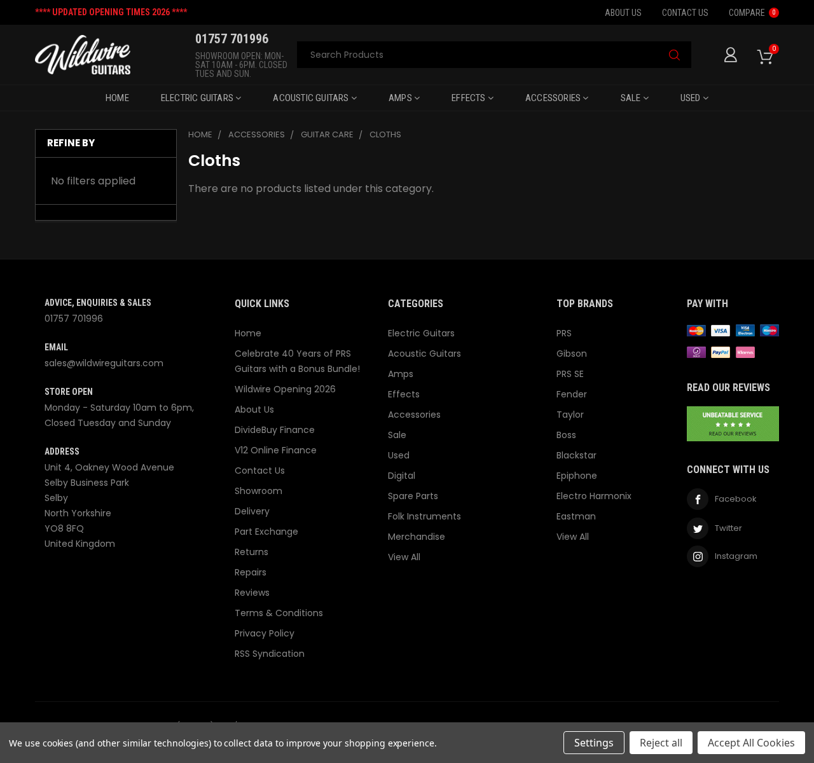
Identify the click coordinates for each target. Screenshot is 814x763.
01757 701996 (74, 318)
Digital (401, 475)
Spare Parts (413, 496)
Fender (571, 394)
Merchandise (416, 536)
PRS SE (570, 374)
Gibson (571, 353)
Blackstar (576, 455)
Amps (401, 98)
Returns (251, 552)
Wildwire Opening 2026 (285, 389)
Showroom (258, 491)
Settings (594, 743)
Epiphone (576, 475)
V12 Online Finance (276, 450)
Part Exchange (266, 531)
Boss (566, 435)
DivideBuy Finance (275, 429)
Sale (632, 98)
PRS (564, 333)
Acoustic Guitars (311, 98)
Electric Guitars (198, 98)
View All (404, 557)
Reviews (252, 592)
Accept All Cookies (751, 743)
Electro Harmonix (593, 496)
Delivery (252, 511)
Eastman (576, 516)
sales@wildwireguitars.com (104, 363)
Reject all (661, 743)
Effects (470, 98)
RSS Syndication (270, 653)
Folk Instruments (424, 516)
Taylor (570, 414)
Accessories (554, 98)
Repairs (250, 572)
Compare (752, 13)
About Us (623, 13)
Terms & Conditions (279, 613)
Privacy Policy (264, 633)
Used (691, 98)
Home (117, 98)
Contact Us (685, 13)
